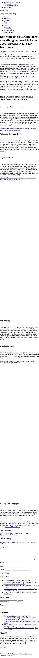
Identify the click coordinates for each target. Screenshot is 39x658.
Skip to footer (8, 7)
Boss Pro (15, 654)
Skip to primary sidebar (11, 5)
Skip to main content (10, 4)
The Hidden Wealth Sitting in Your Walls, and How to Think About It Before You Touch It (20, 583)
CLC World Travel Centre (12, 527)
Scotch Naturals (4, 10)
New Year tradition (12, 353)
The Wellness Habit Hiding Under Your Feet (17, 580)
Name (2, 562)
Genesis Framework (26, 654)
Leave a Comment (30, 52)
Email (2, 566)
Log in (10, 655)
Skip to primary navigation (12, 2)
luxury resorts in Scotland (24, 70)
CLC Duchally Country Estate (17, 71)
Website (2, 569)
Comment (3, 547)
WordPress (3, 655)
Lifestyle (10, 530)
